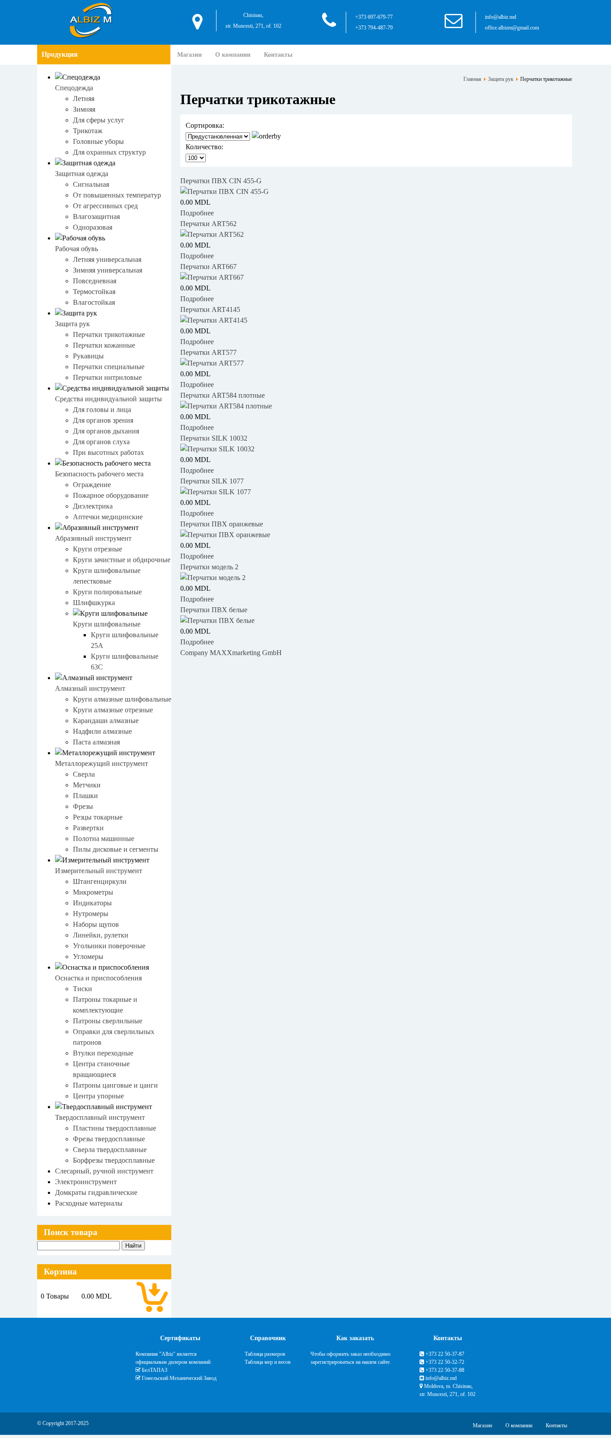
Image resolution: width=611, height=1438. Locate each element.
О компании (232, 54)
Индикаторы (92, 903)
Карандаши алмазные (106, 720)
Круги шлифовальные (106, 624)
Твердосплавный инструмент (100, 1117)
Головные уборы (98, 141)
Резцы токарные (98, 817)
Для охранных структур (109, 152)
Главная (472, 79)
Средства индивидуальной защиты (108, 399)
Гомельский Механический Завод (179, 1378)
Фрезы (83, 806)
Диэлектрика (93, 506)
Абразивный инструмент (93, 538)
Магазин (189, 54)
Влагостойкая (94, 302)
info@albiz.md (500, 17)
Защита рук (72, 324)
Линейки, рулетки (100, 935)
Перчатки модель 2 (209, 567)
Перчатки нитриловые (107, 377)
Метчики (87, 785)
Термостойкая (94, 291)
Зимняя (84, 109)
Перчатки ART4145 (210, 309)
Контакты (278, 54)
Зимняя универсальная (107, 270)
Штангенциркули (100, 881)
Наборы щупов (96, 924)
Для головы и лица (102, 409)
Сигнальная (91, 184)
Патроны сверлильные (107, 1021)
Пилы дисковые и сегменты (115, 849)
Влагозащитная (96, 216)
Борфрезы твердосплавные (114, 1160)
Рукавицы (88, 356)
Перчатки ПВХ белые (213, 610)
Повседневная (94, 281)
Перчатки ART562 (208, 223)
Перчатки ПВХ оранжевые (221, 524)
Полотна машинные (103, 838)
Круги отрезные (97, 549)
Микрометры (93, 892)
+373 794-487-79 (374, 28)
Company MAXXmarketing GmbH (231, 652)
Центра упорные (98, 1096)
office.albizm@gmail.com (512, 28)
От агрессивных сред (105, 206)
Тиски (82, 988)
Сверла (84, 774)
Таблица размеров (265, 1354)
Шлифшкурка (94, 602)
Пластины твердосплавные (114, 1128)
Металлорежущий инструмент (101, 763)
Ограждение (92, 484)
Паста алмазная (96, 742)
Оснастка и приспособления (98, 978)
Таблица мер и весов (268, 1362)
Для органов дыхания (106, 431)
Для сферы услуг (98, 120)
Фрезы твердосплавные (109, 1139)
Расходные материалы (89, 1203)
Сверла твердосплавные (110, 1149)
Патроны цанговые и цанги (115, 1085)
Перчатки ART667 (208, 266)
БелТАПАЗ (154, 1370)
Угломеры (88, 956)
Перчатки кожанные (104, 345)
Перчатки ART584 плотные (222, 395)
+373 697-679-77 (374, 17)
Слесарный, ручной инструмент (104, 1171)
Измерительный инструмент (98, 871)
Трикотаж (87, 131)
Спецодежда (74, 88)
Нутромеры (90, 913)
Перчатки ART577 (208, 352)
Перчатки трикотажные (109, 334)
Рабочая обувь (76, 248)
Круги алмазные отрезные (113, 710)
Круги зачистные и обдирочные (121, 559)
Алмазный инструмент (90, 688)
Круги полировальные (107, 592)
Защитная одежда (81, 173)
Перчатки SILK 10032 (213, 438)
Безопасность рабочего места (99, 474)
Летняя (83, 98)
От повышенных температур (117, 195)
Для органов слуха (101, 442)
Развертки (88, 828)
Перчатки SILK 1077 (212, 481)
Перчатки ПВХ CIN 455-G (221, 181)
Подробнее (197, 213)
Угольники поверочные (109, 946)
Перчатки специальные (108, 366)
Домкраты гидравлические (96, 1192)
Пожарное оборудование (111, 495)
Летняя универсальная (107, 259)
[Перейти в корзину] (152, 1296)
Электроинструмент (86, 1182)
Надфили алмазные (102, 731)
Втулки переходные (103, 1053)
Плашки (85, 795)
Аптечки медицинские (108, 517)
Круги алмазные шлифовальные (122, 699)
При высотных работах (108, 452)
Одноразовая (92, 227)
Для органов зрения (103, 420)
